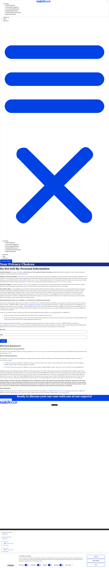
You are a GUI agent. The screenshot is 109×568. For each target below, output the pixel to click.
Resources (5, 254)
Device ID (2, 329)
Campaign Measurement (11, 10)
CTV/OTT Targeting (10, 5)
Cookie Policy (5, 545)
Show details (68, 565)
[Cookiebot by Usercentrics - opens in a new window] (10, 565)
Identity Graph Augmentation (13, 12)
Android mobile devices (12, 367)
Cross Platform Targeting (11, 7)
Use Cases (6, 3)
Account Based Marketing (12, 9)
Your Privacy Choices (8, 543)
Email (1, 334)
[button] (54, 131)
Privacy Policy (40, 351)
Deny (96, 564)
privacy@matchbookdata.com (34, 304)
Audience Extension (10, 14)
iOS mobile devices (11, 363)
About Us (5, 20)
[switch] (39, 565)
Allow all (96, 556)
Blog (4, 256)
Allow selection (96, 560)
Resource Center (7, 532)
